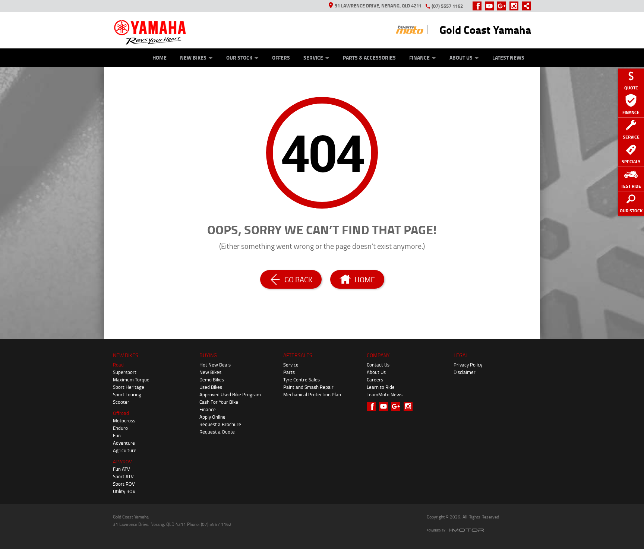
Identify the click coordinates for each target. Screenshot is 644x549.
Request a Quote (217, 431)
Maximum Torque (131, 379)
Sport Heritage (128, 387)
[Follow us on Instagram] (515, 5)
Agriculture (124, 450)
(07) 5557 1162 (447, 6)
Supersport (124, 372)
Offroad (121, 413)
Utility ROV (124, 491)
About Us (461, 57)
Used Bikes (210, 387)
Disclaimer (465, 372)
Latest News (508, 57)
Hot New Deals (215, 364)
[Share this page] (524, 5)
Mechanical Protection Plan (312, 394)
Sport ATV (123, 476)
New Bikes (193, 57)
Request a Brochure (220, 424)
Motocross (124, 420)
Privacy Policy (468, 364)
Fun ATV (121, 469)
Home (159, 57)
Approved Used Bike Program (230, 394)
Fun (117, 435)
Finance (419, 57)
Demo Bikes (211, 379)
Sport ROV (124, 484)
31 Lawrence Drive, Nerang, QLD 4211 (378, 5)
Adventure (124, 443)
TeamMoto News (384, 394)
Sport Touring (127, 394)
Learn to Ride (381, 387)
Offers (281, 57)
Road (118, 364)
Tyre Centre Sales (301, 379)
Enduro (120, 428)
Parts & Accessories (369, 57)
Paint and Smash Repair (308, 387)
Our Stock (239, 57)
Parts (289, 372)
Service (313, 57)
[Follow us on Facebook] (479, 5)
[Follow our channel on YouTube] (491, 5)
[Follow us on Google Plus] (503, 5)
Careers (375, 379)
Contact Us (378, 364)
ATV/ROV (122, 461)
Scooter (121, 402)
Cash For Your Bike (218, 402)
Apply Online (212, 417)
